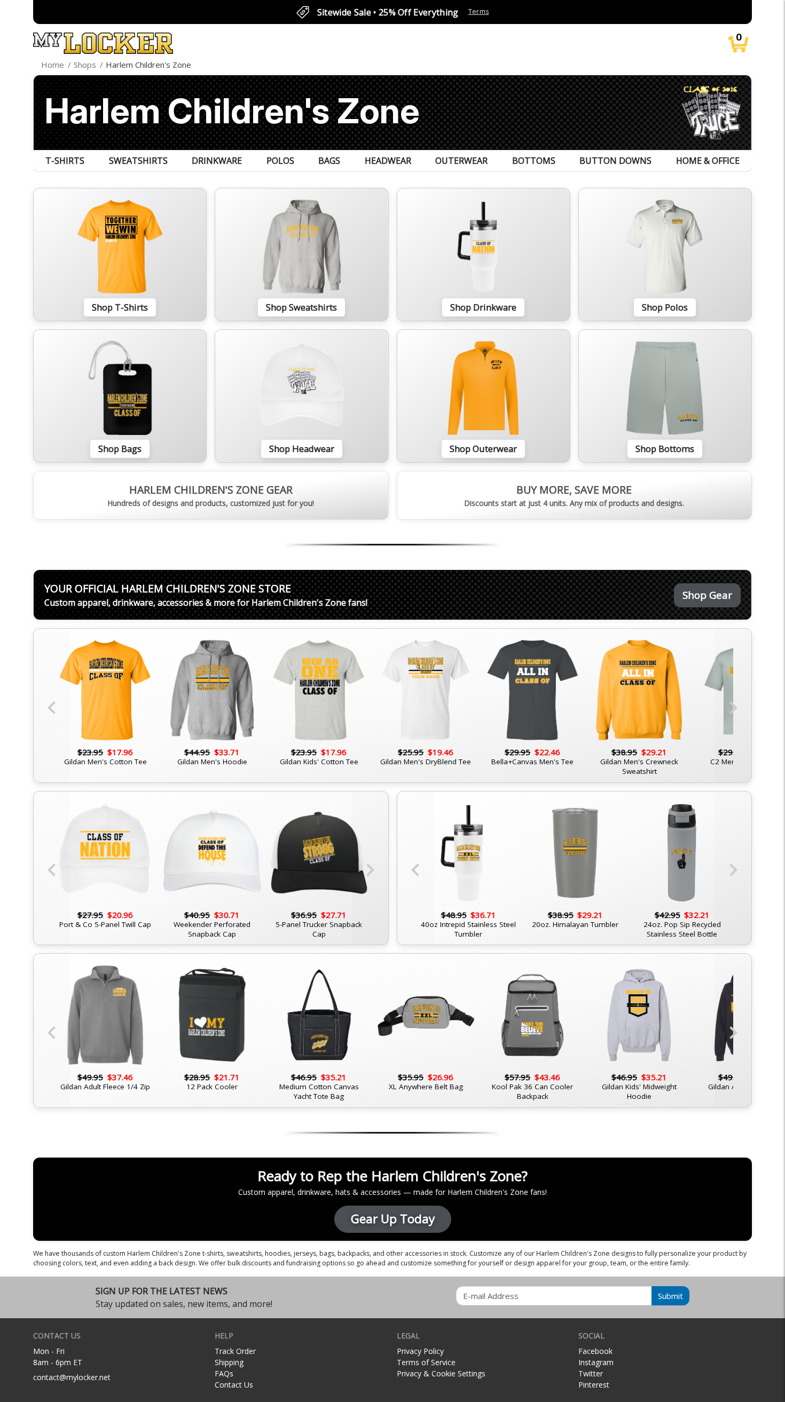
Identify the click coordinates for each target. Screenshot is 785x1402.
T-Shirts (64, 161)
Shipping (229, 1362)
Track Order (235, 1351)
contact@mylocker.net (72, 1377)
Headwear (388, 161)
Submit (670, 1295)
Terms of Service (426, 1362)
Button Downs (615, 161)
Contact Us (234, 1385)
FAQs (224, 1373)
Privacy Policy (420, 1351)
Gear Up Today (393, 1218)
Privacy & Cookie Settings (441, 1373)
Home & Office (708, 161)
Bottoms (533, 161)
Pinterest (593, 1385)
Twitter (590, 1373)
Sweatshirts (138, 161)
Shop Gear (707, 594)
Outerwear (461, 161)
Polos (280, 161)
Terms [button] (478, 11)
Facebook (595, 1351)
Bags (329, 161)
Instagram (596, 1362)
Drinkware (217, 161)
